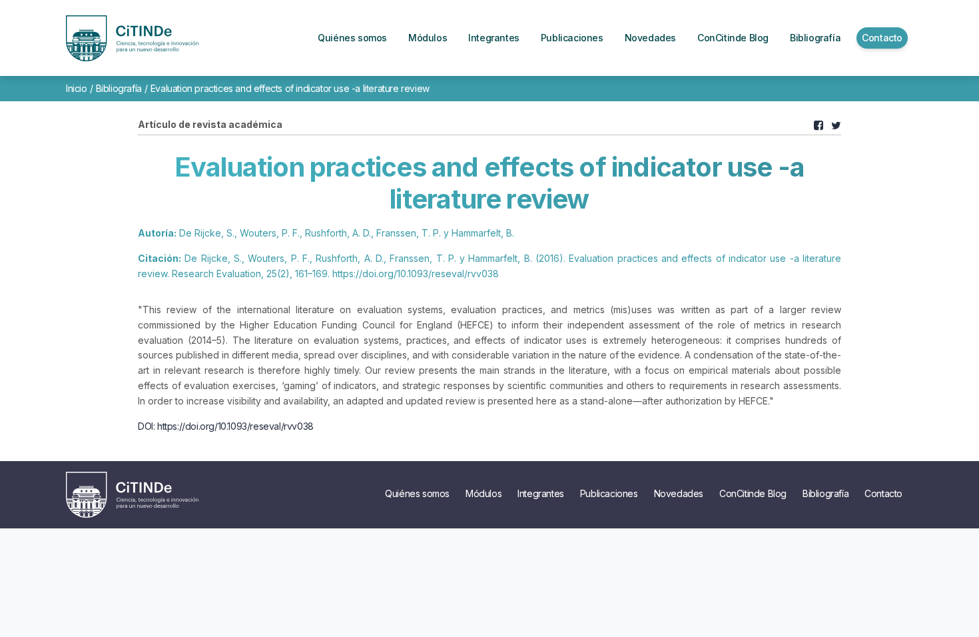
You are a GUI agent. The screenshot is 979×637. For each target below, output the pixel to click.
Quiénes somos (417, 493)
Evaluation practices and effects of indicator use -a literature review (290, 88)
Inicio (76, 88)
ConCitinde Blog (753, 493)
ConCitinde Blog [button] (733, 37)
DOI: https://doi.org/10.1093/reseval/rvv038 (226, 426)
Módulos (483, 493)
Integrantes (540, 493)
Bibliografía (119, 88)
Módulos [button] (427, 37)
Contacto (883, 493)
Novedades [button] (650, 37)
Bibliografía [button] (815, 37)
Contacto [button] (882, 37)
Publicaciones (609, 493)
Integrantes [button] (493, 37)
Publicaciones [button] (572, 37)
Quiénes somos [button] (352, 37)
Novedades (678, 493)
